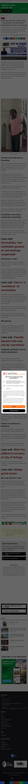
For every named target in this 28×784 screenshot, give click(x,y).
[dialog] (14, 392)
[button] (14, 389)
